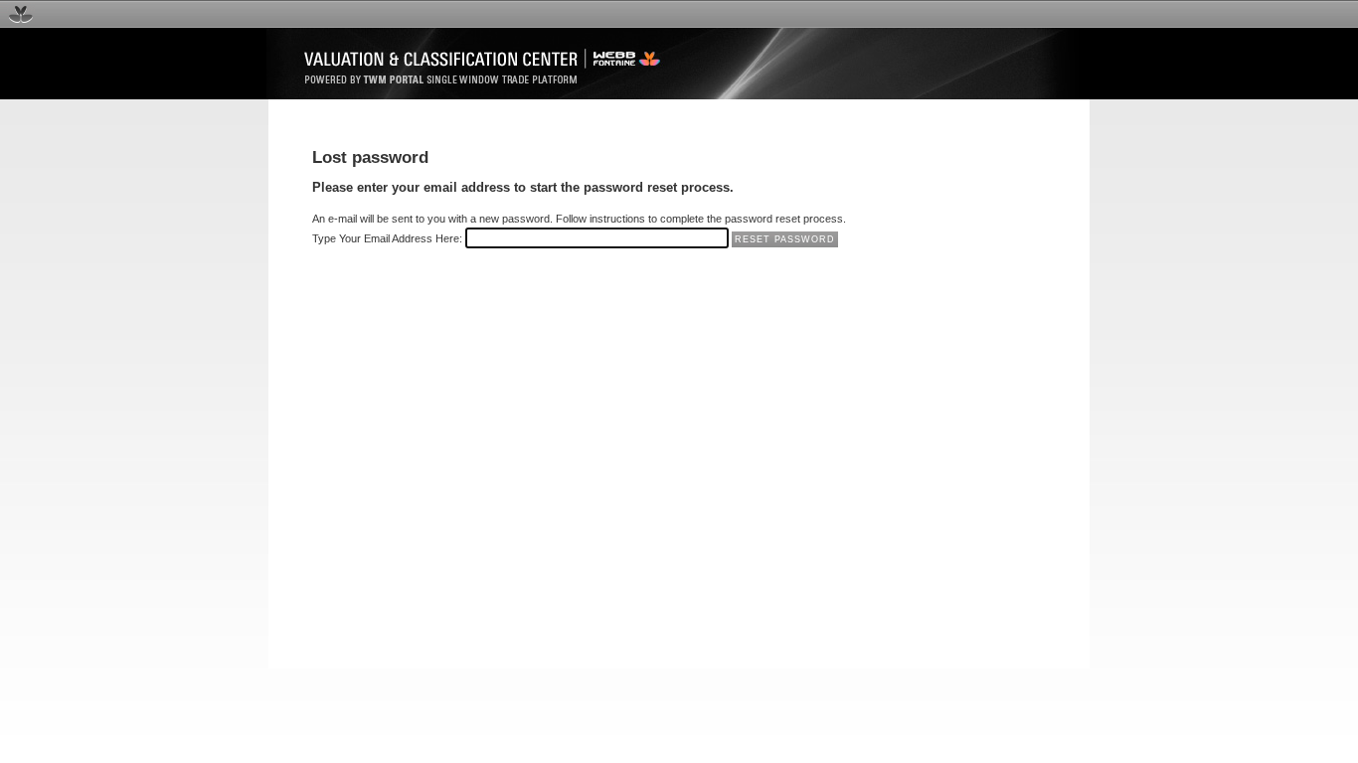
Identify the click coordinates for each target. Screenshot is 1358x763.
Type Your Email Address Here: (387, 238)
